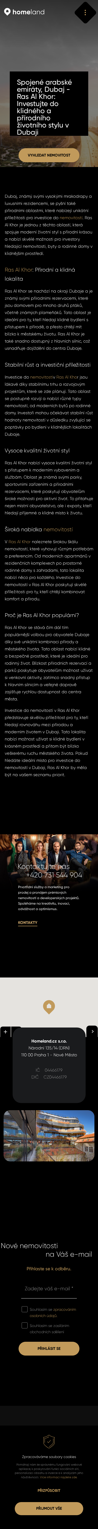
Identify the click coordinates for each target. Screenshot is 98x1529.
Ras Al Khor (18, 270)
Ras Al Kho (66, 377)
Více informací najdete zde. (58, 1477)
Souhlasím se (53, 1312)
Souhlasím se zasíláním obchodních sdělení (49, 1328)
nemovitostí (71, 217)
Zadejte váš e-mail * (49, 1288)
